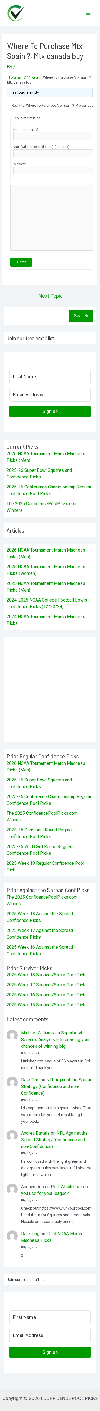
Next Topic (51, 296)
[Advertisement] (50, 690)
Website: (20, 164)
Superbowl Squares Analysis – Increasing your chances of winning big (55, 1039)
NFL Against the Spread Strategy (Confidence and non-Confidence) (56, 1086)
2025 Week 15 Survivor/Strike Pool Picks (47, 1005)
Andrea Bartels (35, 1133)
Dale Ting (30, 1079)
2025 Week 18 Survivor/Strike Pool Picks (47, 975)
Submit (21, 262)
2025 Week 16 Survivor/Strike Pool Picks (47, 995)
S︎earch (81, 316)
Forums (15, 77)
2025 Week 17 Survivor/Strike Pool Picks (47, 985)
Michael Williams (37, 1033)
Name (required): (26, 130)
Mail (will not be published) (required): (41, 147)
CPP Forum (32, 77)
